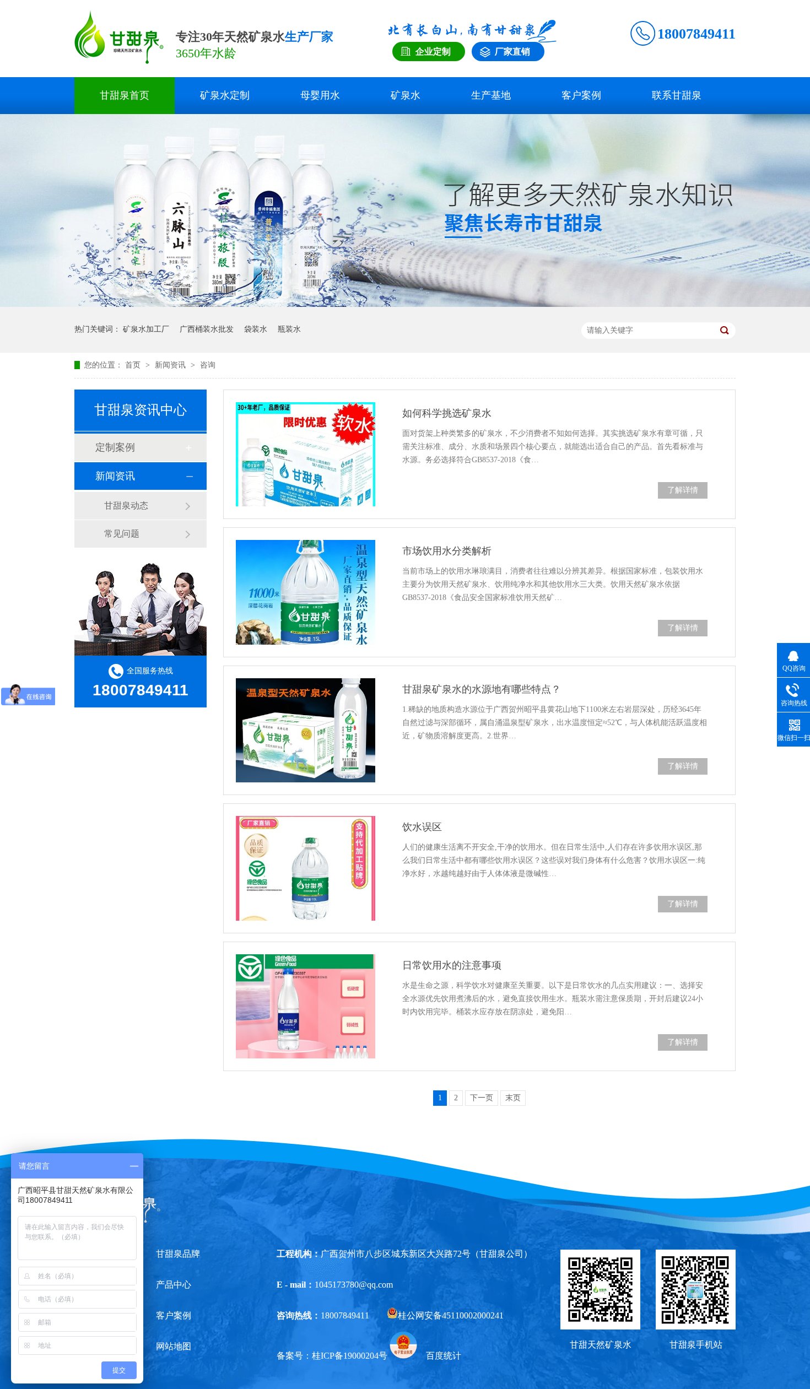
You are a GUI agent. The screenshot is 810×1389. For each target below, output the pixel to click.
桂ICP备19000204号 (349, 1355)
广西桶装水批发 (207, 329)
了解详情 (682, 490)
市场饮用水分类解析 (447, 550)
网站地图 (173, 1346)
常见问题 (121, 533)
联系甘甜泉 (676, 95)
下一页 (481, 1098)
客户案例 (581, 95)
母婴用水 (320, 95)
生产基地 (491, 95)
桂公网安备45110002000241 (451, 1315)
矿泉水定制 (225, 95)
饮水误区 (422, 827)
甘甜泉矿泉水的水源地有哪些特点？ (481, 689)
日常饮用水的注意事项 (451, 965)
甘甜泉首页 (124, 95)
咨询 (207, 365)
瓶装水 (289, 329)
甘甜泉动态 (126, 505)
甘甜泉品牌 (178, 1253)
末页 (513, 1098)
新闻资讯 (171, 365)
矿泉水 (405, 95)
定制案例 (115, 447)
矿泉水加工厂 (146, 329)
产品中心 (173, 1284)
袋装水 (255, 329)
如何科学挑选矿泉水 (447, 413)
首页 (134, 365)
